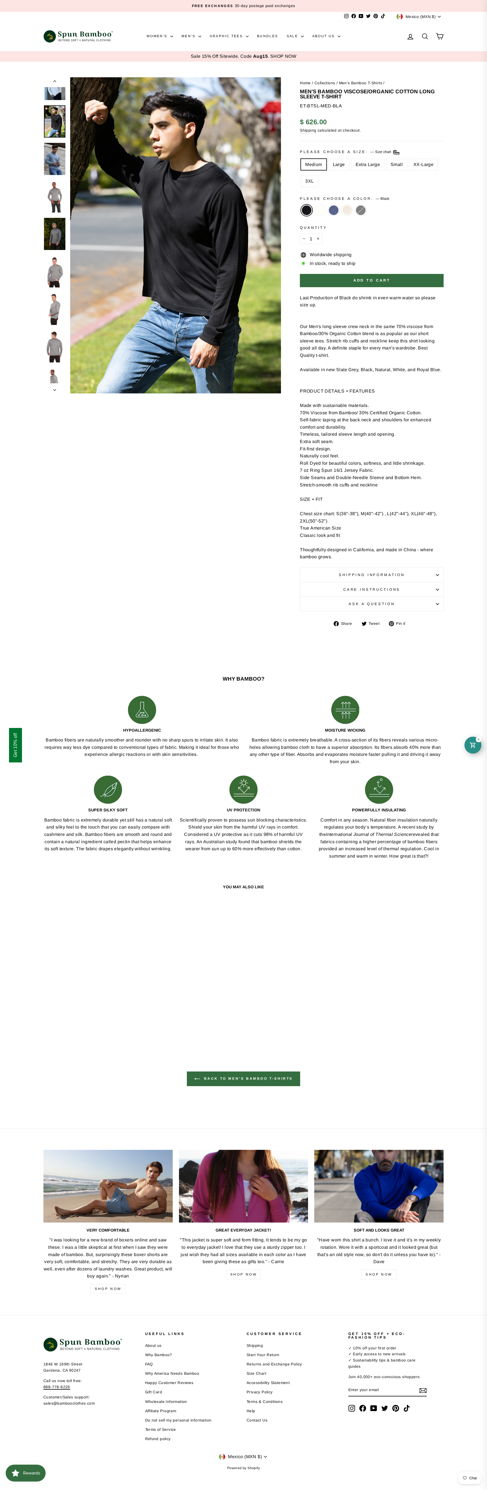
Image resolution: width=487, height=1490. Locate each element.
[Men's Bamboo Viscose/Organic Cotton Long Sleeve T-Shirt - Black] (76, 1024)
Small (397, 164)
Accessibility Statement (268, 1383)
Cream (320, 210)
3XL (309, 181)
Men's (189, 36)
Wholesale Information (166, 1402)
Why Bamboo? (158, 1355)
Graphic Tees (227, 36)
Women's (158, 36)
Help (251, 1411)
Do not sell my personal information (178, 1420)
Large (339, 164)
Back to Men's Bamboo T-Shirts (247, 1079)
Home (305, 83)
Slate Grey (360, 210)
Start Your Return (263, 1355)
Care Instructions (371, 589)
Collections (325, 83)
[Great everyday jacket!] (243, 1186)
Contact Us (257, 1420)
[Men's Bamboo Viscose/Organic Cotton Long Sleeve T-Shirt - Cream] (83, 1024)
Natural (347, 210)
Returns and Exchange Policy (274, 1364)
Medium (313, 164)
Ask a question (372, 604)
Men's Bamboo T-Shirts (360, 83)
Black (306, 210)
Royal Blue (333, 210)
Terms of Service (160, 1429)
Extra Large (368, 164)
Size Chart (256, 1373)
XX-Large (423, 164)
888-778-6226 (56, 1387)
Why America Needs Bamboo (172, 1373)
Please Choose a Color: (344, 198)
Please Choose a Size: (346, 152)
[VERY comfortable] (108, 1186)
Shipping (308, 130)
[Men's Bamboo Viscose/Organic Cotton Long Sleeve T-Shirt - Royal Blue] (91, 1024)
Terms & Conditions (265, 1402)
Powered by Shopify (243, 1468)
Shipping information (372, 575)
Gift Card (153, 1392)
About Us (324, 36)
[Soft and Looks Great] (379, 1186)
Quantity (313, 227)
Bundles (267, 36)
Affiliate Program (160, 1411)
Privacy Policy (260, 1392)
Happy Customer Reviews (169, 1383)
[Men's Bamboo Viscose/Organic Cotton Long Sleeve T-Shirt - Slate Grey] (106, 1024)
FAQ (149, 1364)
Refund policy (158, 1439)
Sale (293, 36)
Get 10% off (15, 745)
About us (153, 1345)
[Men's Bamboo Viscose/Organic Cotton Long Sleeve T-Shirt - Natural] (98, 1024)
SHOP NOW (283, 56)
